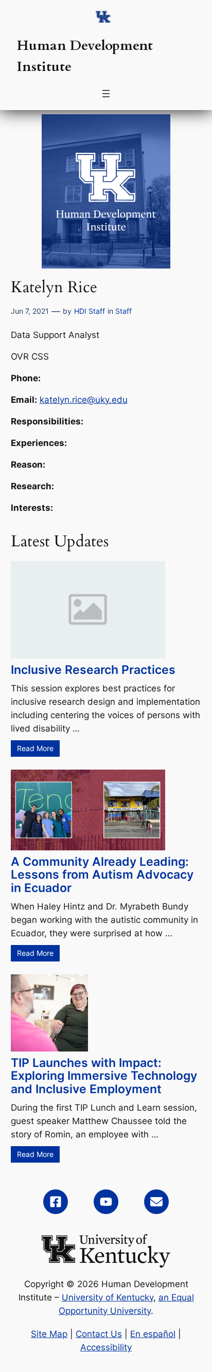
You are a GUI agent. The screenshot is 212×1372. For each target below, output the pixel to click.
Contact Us (99, 1334)
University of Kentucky (107, 1297)
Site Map (49, 1334)
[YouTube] (106, 1201)
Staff (123, 311)
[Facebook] (55, 1201)
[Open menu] (106, 93)
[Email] (156, 1201)
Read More (35, 748)
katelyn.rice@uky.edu (84, 400)
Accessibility (106, 1347)
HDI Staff (89, 311)
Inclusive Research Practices (93, 670)
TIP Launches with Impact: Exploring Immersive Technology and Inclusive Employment (104, 1076)
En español (152, 1334)
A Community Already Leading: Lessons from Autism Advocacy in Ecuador (102, 874)
